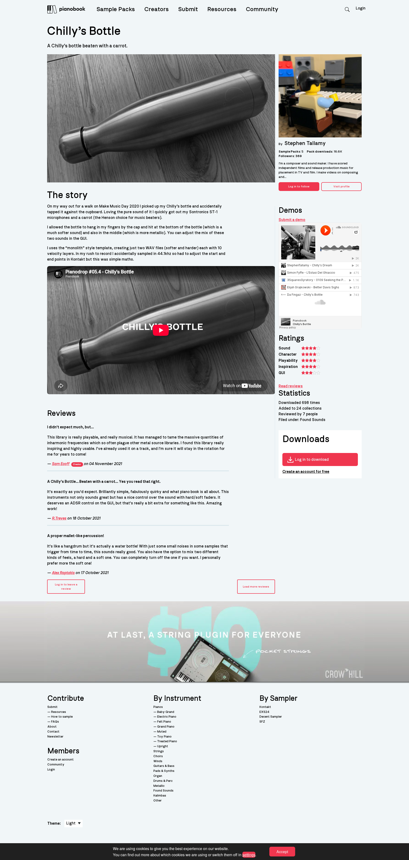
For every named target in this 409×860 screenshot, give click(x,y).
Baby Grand (165, 712)
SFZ (262, 721)
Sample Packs (116, 9)
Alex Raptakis (63, 573)
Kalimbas (159, 795)
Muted (161, 731)
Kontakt (265, 707)
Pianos (158, 707)
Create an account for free (305, 472)
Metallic (158, 786)
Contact (53, 731)
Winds (157, 761)
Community (262, 9)
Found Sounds (163, 790)
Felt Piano (164, 721)
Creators (156, 9)
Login (51, 769)
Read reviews (291, 386)
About (52, 726)
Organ (157, 776)
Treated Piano (167, 741)
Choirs (158, 756)
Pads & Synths (163, 771)
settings (248, 854)
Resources (221, 9)
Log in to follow (299, 186)
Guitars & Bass (163, 766)
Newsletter (55, 736)
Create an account (60, 759)
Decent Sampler (270, 716)
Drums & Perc (163, 781)
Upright (162, 746)
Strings (158, 751)
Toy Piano (164, 736)
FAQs (55, 721)
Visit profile (341, 186)
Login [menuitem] (360, 8)
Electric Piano (166, 716)
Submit (188, 9)
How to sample (62, 716)
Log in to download (312, 460)
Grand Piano (165, 726)
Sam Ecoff (66, 464)
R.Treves (59, 518)
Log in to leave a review (66, 586)
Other (157, 800)
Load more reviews (256, 586)
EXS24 (264, 712)
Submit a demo (292, 220)
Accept (282, 851)
